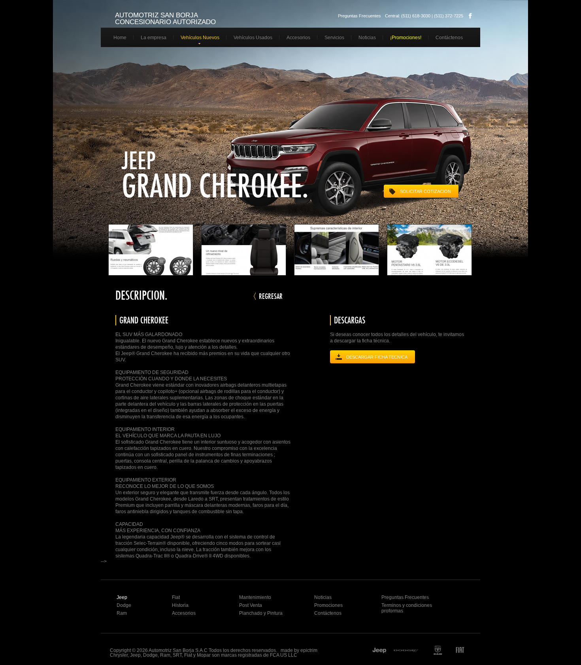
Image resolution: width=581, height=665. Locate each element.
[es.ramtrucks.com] (437, 651)
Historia (180, 605)
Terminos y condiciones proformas (406, 608)
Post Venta (250, 605)
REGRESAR (271, 296)
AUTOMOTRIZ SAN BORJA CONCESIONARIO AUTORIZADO (165, 18)
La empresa (153, 37)
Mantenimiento (255, 597)
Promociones (328, 605)
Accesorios (298, 37)
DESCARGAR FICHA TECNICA (376, 357)
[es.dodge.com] (406, 651)
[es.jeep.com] (379, 651)
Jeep (122, 597)
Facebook (470, 16)
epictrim (308, 650)
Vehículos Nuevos (200, 37)
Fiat (176, 597)
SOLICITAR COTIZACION (425, 191)
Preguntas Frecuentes (359, 15)
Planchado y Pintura (261, 613)
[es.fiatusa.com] (465, 651)
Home (119, 37)
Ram (122, 613)
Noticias (367, 37)
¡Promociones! (405, 37)
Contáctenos (449, 37)
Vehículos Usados (253, 37)
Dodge (124, 605)
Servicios (334, 37)
